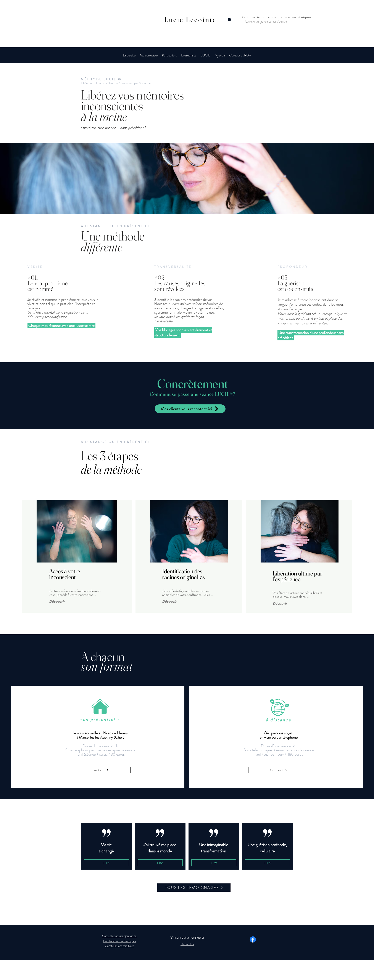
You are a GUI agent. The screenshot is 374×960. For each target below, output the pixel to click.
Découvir (169, 601)
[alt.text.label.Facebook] (253, 939)
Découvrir (57, 601)
